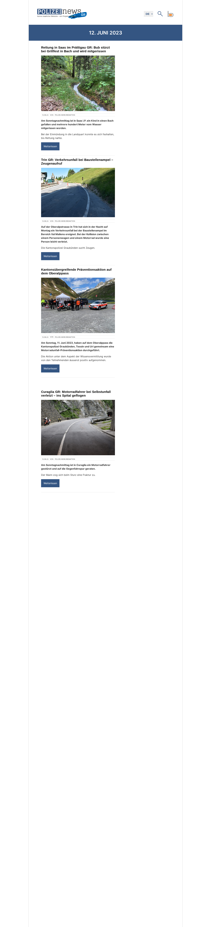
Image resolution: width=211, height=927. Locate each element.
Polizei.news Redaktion (65, 115)
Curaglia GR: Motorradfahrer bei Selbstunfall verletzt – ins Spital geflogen (76, 393)
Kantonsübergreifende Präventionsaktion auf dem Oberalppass (76, 271)
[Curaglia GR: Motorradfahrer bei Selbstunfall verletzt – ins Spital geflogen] (78, 427)
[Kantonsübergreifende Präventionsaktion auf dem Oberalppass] (78, 305)
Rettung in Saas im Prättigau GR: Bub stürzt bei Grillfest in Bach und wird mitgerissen (75, 49)
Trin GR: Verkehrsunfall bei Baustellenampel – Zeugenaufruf (77, 161)
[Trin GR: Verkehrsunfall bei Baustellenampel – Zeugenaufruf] (78, 192)
